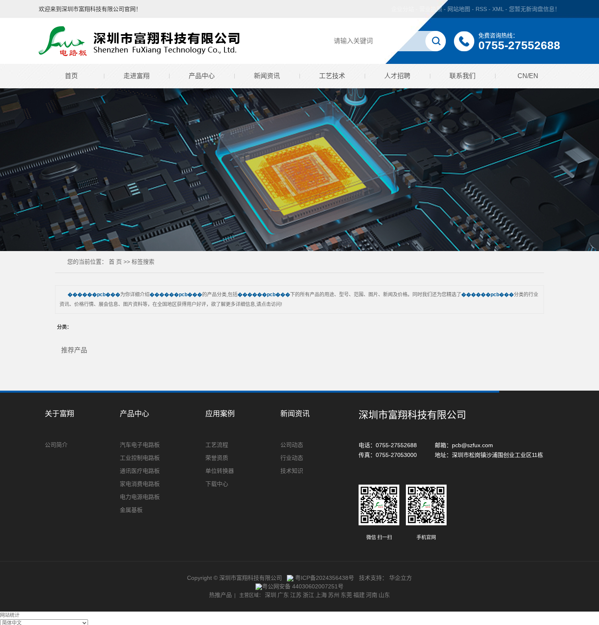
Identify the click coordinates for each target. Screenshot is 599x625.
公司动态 (291, 444)
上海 (321, 595)
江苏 (296, 595)
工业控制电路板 (140, 458)
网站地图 (459, 9)
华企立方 (400, 578)
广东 (283, 595)
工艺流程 (216, 444)
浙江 (308, 595)
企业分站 (402, 9)
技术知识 (291, 471)
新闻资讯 (267, 75)
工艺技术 (332, 75)
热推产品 (220, 595)
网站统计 (10, 615)
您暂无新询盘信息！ (534, 9)
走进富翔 (136, 75)
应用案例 (220, 414)
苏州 (333, 595)
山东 (384, 595)
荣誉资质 (216, 458)
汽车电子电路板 (140, 444)
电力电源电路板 (140, 497)
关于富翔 (59, 414)
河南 (371, 595)
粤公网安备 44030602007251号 (303, 586)
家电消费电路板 (140, 484)
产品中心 (202, 75)
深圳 (270, 595)
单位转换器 (219, 471)
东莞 (346, 595)
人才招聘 (397, 75)
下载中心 (216, 484)
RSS (481, 9)
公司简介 (56, 444)
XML (498, 9)
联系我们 (462, 75)
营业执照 (430, 9)
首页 (71, 75)
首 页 (115, 261)
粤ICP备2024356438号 (324, 578)
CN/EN (528, 75)
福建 (359, 595)
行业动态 (291, 458)
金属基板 (131, 510)
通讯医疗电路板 (140, 471)
